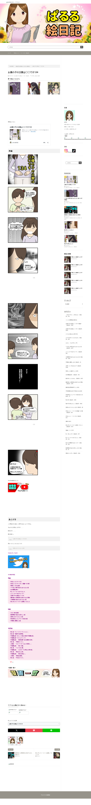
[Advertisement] (34, 107)
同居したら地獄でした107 (76, 272)
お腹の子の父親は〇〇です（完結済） (22, 75)
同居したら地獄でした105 (76, 288)
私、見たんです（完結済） (72, 434)
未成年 (38, 75)
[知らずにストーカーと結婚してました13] (57, 755)
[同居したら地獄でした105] (67, 291)
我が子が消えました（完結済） (71, 246)
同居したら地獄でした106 (76, 280)
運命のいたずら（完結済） (72, 453)
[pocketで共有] (34, 730)
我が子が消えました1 (68, 243)
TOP (26, 57)
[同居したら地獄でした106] (67, 283)
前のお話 (14, 57)
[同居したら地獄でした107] (67, 275)
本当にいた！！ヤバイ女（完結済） (22, 53)
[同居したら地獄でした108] (67, 267)
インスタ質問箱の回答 (71, 320)
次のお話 (37, 57)
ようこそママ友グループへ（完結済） (74, 351)
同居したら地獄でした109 (76, 257)
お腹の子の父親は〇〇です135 (20, 538)
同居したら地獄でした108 (76, 264)
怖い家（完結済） (70, 399)
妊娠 (36, 75)
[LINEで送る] (51, 730)
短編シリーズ (69, 430)
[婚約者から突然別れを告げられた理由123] (11, 755)
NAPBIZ (48, 794)
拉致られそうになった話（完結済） (74, 407)
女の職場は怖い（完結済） (72, 374)
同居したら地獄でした (71, 371)
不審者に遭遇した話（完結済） (73, 362)
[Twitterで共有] (16, 730)
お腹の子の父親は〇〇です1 (70, 184)
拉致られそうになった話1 (18, 548)
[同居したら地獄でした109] (67, 259)
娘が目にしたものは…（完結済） (71, 232)
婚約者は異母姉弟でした (71, 387)
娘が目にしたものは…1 (69, 230)
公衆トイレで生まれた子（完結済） (74, 365)
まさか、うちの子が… (70, 342)
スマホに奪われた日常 (71, 334)
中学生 (33, 75)
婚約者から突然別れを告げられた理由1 (72, 214)
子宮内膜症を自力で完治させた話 (73, 391)
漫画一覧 (68, 421)
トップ (9, 53)
